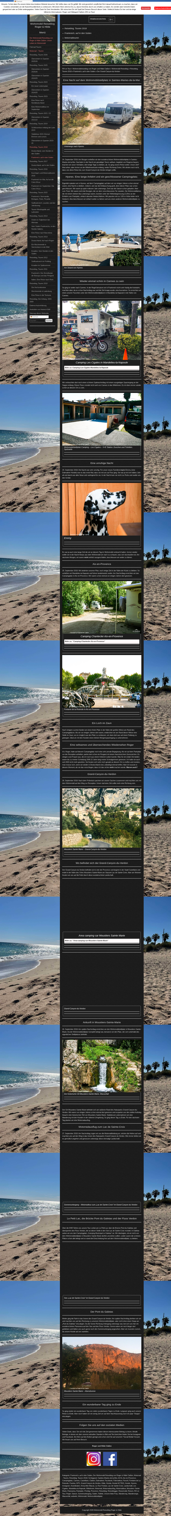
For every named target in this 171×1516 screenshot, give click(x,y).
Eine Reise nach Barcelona (41, 233)
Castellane (84, 1481)
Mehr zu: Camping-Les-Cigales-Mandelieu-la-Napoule (86, 368)
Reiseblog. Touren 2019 (38, 124)
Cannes (104, 385)
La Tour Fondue (101, 1486)
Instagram (66, 1486)
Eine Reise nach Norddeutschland (37, 101)
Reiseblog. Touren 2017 (38, 161)
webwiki (74, 1496)
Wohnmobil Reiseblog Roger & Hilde (108, 1510)
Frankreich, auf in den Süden (42, 157)
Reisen (130, 1491)
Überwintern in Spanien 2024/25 (40, 77)
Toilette (100, 1494)
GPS (78, 1483)
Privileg (87, 1491)
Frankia (72, 1483)
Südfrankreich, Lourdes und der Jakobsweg (43, 204)
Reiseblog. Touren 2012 (38, 257)
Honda (108, 1483)
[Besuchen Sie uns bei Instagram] (94, 1465)
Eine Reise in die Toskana (41, 295)
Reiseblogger (113, 1491)
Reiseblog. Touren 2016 (38, 169)
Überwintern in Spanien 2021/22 (40, 118)
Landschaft (128, 1486)
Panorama (71, 1491)
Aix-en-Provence (129, 1478)
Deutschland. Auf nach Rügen (42, 241)
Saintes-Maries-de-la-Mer (107, 1478)
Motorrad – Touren (37, 51)
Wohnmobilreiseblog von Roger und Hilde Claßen (91, 69)
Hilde (103, 1483)
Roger (68, 1494)
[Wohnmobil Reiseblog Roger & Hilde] (42, 21)
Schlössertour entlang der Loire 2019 (43, 129)
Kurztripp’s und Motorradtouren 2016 (43, 174)
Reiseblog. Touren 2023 (38, 96)
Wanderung (123, 1494)
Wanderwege (133, 1494)
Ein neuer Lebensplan (39, 86)
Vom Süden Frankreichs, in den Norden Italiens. (43, 227)
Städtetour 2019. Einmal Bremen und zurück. (40, 135)
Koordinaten (75, 1486)
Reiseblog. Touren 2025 (38, 65)
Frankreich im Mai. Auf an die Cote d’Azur (42, 180)
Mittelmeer (117, 385)
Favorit (125, 1481)
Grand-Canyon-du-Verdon (91, 1483)
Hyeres (83, 183)
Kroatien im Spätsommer (40, 265)
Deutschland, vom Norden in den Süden (42, 152)
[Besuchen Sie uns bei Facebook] (110, 1465)
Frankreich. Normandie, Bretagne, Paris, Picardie (40, 197)
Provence (94, 1491)
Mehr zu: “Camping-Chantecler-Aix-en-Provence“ (85, 641)
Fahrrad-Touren (35, 47)
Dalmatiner (100, 1481)
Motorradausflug (109, 1488)
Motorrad (98, 1488)
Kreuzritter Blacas (87, 1486)
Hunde (127, 1483)
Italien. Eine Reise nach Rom (42, 280)
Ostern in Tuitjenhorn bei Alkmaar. (40, 221)
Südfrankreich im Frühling (41, 261)
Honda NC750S (118, 1483)
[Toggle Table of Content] (109, 19)
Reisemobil (123, 1491)
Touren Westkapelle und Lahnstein (40, 210)
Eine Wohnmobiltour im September (40, 108)
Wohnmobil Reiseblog (120, 69)
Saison (74, 1494)
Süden (94, 1494)
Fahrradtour (117, 1481)
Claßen (92, 1481)
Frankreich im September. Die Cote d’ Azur (42, 187)
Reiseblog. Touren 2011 (38, 269)
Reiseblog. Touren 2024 (38, 82)
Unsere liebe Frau (111, 1494)
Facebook (108, 1481)
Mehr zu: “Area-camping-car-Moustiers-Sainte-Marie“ (86, 941)
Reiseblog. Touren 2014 (38, 216)
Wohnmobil (82, 1496)
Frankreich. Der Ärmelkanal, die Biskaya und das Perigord (42, 274)
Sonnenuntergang (84, 1494)
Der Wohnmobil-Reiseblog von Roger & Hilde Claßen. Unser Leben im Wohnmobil (41, 40)
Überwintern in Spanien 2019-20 (42, 142)
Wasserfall (66, 1496)
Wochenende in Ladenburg (41, 291)
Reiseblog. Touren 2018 (38, 147)
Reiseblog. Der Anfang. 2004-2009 (41, 300)
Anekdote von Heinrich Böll (40, 309)
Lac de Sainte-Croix (115, 1486)
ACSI (120, 1478)
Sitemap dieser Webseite (39, 313)
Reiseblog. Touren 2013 (38, 237)
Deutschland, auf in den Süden (43, 165)
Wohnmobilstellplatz (95, 1496)
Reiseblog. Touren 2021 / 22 (40, 113)
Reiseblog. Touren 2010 (38, 283)
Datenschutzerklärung (38, 305)
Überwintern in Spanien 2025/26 (40, 60)
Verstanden (146, 8)
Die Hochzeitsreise (38, 287)
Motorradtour (121, 1488)
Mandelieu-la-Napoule (77, 1488)
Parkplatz (80, 1491)
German (35, 316)
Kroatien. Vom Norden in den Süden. (42, 252)
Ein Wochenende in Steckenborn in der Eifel (40, 246)
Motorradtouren (72, 38)
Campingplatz (67, 1481)
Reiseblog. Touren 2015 (38, 192)
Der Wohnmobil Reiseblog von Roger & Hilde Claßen (113, 1475)
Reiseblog (103, 1491)
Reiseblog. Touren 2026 (38, 55)
